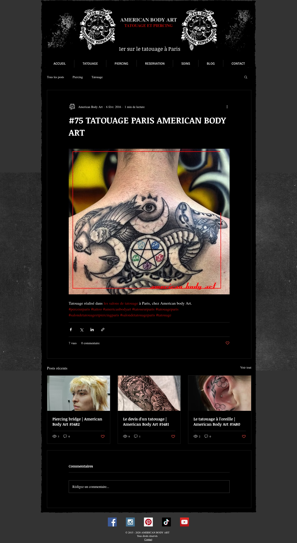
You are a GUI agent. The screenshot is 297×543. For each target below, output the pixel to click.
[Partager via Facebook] (71, 329)
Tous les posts (55, 77)
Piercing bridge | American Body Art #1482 (77, 421)
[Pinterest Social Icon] (148, 522)
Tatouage (97, 77)
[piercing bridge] (78, 393)
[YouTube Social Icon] (184, 522)
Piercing (78, 77)
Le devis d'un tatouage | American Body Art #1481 (146, 421)
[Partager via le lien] (103, 329)
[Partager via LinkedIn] (92, 329)
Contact (148, 539)
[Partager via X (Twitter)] (81, 329)
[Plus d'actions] (227, 106)
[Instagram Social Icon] (130, 522)
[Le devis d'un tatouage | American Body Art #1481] (149, 393)
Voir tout (245, 367)
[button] (246, 77)
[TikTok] (166, 522)
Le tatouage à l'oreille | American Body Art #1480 (217, 421)
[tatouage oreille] (219, 393)
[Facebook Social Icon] (112, 522)
